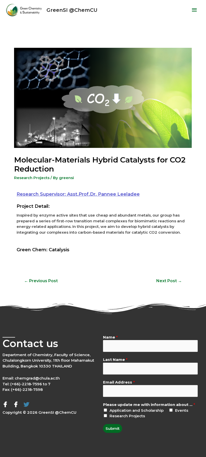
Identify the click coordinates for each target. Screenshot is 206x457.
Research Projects (31, 177)
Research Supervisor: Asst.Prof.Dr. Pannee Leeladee (78, 194)
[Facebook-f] (5, 404)
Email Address (119, 382)
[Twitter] (26, 404)
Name (110, 337)
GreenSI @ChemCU (71, 10)
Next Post (169, 280)
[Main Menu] (194, 10)
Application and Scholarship (137, 410)
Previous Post (41, 280)
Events (181, 410)
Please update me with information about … (149, 404)
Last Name (115, 359)
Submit (113, 428)
